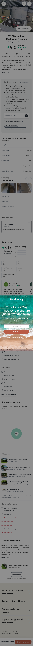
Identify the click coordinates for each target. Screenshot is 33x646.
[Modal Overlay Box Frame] (16, 323)
